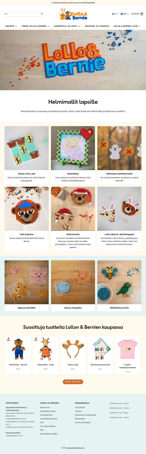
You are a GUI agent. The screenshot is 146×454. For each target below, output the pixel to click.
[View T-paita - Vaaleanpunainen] (127, 355)
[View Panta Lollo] (73, 355)
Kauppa (9, 26)
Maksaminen (45, 407)
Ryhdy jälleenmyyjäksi (49, 433)
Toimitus (78, 411)
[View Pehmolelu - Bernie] (18, 355)
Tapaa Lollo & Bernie (34, 26)
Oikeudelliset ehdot (48, 411)
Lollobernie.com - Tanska (119, 408)
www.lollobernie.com (75, 447)
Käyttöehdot (80, 418)
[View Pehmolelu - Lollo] (45, 355)
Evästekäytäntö (46, 415)
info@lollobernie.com (14, 435)
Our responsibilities (48, 426)
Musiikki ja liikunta (97, 26)
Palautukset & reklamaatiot (85, 415)
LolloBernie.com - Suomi (119, 417)
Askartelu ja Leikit (66, 26)
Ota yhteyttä (80, 407)
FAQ (41, 422)
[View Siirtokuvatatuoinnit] (100, 355)
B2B (41, 430)
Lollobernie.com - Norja (119, 412)
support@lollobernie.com (16, 418)
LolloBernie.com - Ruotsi (119, 403)
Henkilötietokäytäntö (48, 418)
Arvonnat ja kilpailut (83, 422)
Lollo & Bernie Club (125, 26)
